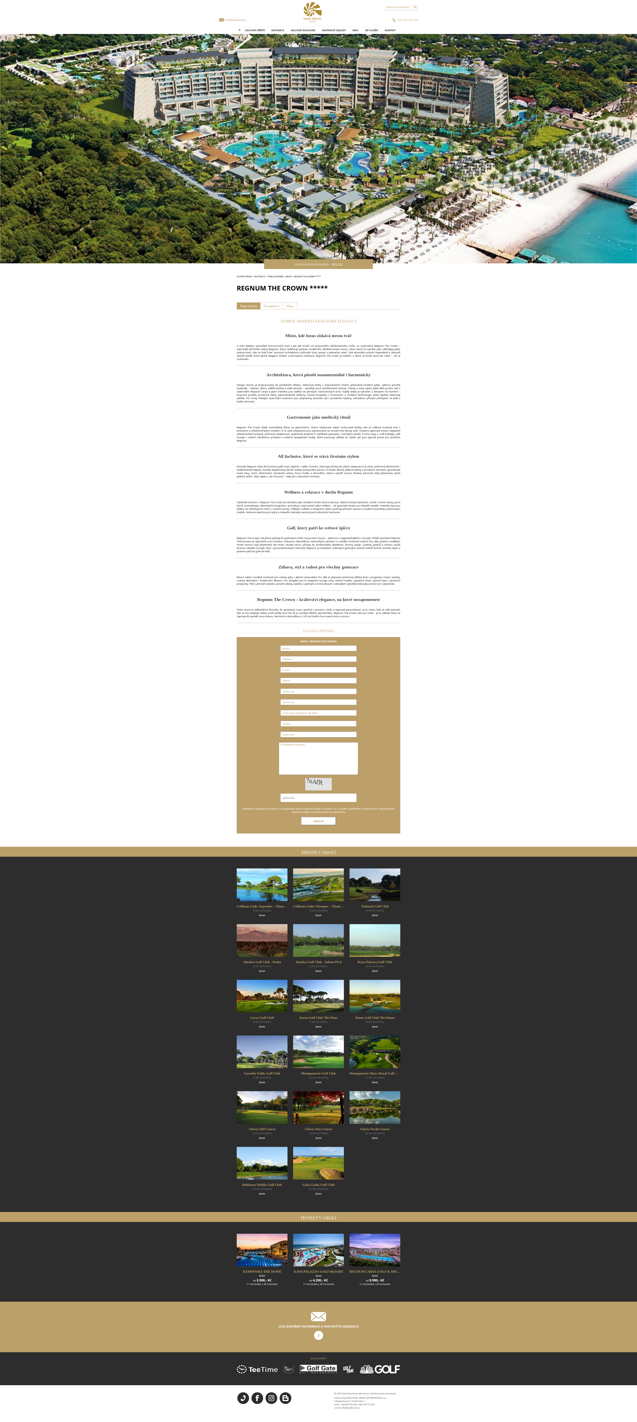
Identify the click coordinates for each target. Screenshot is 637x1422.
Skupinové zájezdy (334, 30)
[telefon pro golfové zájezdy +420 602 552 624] (243, 1403)
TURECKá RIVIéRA (275, 276)
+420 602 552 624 (407, 20)
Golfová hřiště (255, 30)
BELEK (289, 276)
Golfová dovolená (303, 30)
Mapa (290, 306)
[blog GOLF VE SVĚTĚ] (285, 1403)
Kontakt (390, 30)
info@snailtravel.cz (235, 20)
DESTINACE (277, 30)
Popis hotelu (248, 306)
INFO (355, 30)
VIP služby (371, 30)
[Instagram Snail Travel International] (271, 1403)
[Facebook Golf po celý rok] (257, 1403)
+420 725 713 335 (366, 1404)
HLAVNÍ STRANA (244, 276)
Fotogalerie (271, 306)
